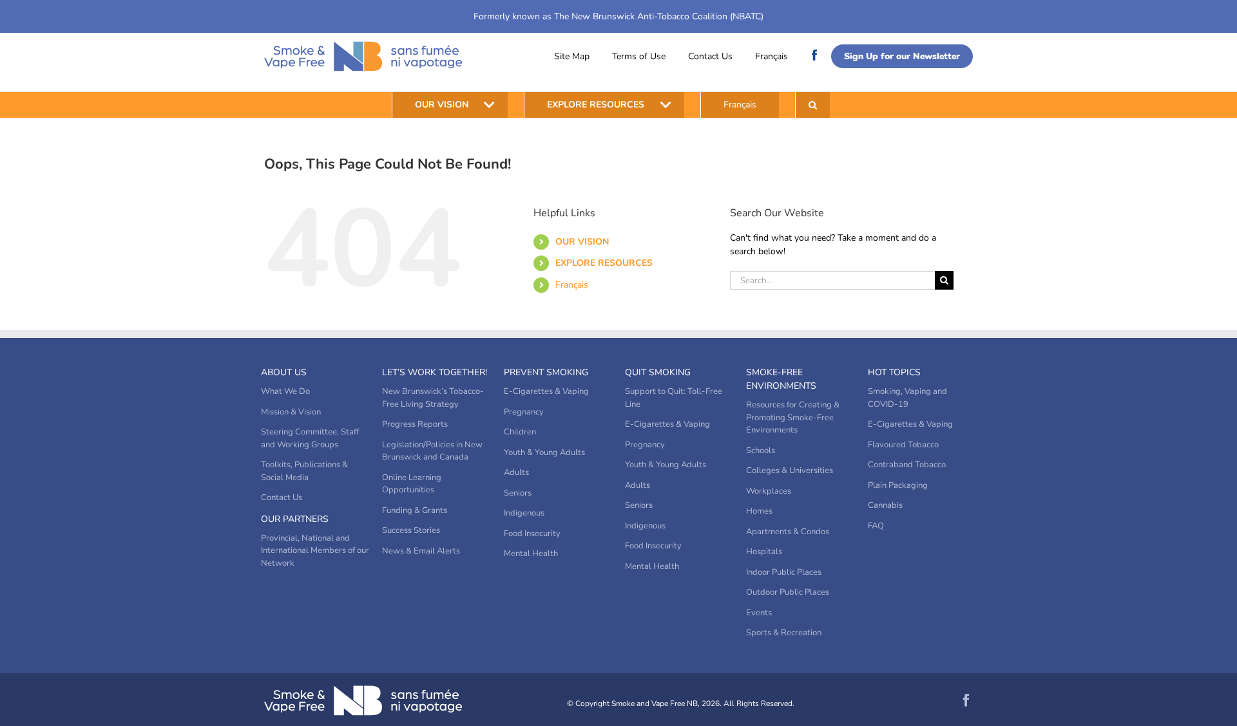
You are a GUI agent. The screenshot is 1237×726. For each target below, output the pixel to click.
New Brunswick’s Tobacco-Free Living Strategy (433, 398)
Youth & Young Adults (544, 452)
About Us (284, 372)
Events (759, 613)
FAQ (876, 526)
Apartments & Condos (787, 531)
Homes (759, 511)
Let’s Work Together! (434, 372)
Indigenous (524, 513)
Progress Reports (415, 424)
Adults (516, 472)
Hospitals (764, 551)
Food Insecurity (532, 533)
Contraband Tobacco (907, 464)
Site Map (572, 56)
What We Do (285, 391)
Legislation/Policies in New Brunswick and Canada (432, 451)
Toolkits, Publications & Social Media (304, 471)
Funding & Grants (414, 510)
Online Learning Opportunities (411, 484)
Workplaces (768, 491)
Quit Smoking (658, 372)
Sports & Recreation (783, 632)
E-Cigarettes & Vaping (546, 391)
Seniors (518, 493)
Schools (760, 450)
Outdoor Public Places (787, 592)
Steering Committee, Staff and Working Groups (310, 438)
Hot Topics (894, 372)
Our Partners (295, 519)
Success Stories (411, 530)
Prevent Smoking (546, 372)
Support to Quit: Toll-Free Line (673, 398)
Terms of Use (639, 56)
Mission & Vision (291, 412)
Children (520, 432)
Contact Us (710, 56)
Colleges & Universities (789, 470)
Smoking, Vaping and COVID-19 (907, 398)
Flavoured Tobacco (903, 445)
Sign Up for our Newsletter (902, 56)
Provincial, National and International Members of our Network (315, 550)
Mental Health (531, 553)
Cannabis (885, 505)
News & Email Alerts (421, 551)
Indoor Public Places (783, 572)
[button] (813, 105)
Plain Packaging (898, 485)
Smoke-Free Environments (781, 379)
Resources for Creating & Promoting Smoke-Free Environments (792, 417)
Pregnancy (524, 412)
